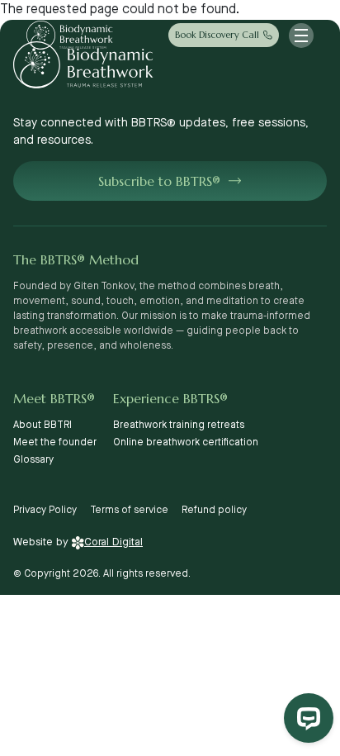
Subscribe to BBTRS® (159, 181)
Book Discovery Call (217, 34)
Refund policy (214, 510)
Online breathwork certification (185, 442)
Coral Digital (113, 542)
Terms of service (129, 510)
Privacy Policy (45, 510)
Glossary (33, 460)
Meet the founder (55, 442)
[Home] (69, 35)
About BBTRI (42, 425)
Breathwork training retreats (178, 425)
